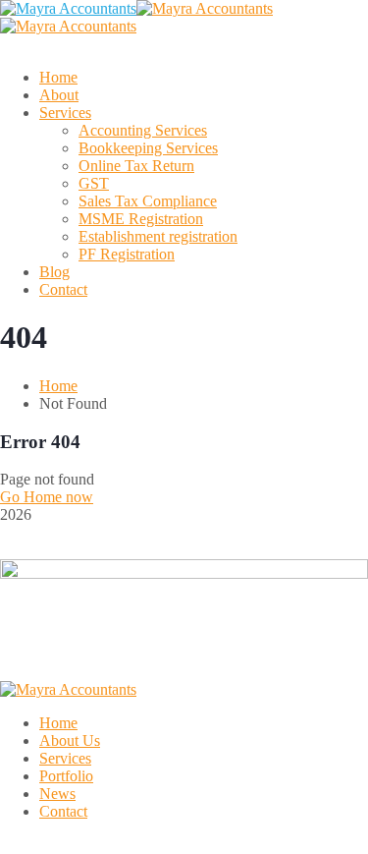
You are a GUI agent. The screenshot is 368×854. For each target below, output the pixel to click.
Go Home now (46, 496)
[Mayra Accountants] (68, 8)
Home (58, 385)
